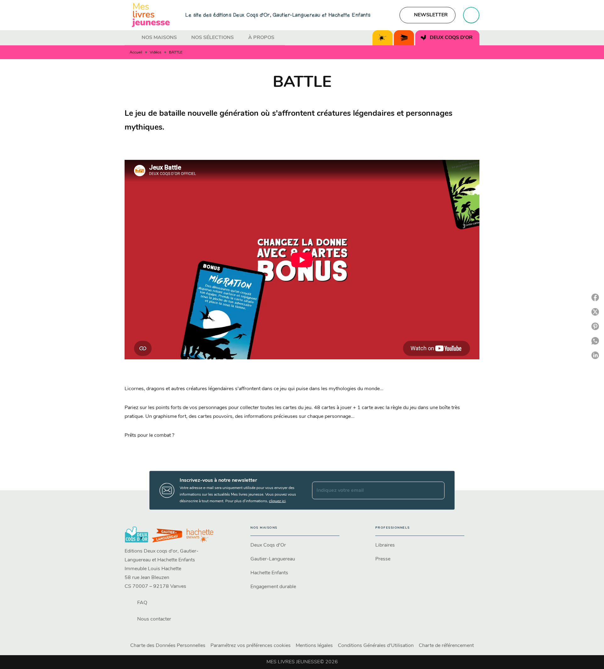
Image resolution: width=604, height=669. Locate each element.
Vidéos (155, 52)
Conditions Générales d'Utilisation (376, 645)
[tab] (131, 37)
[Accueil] (151, 15)
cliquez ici (277, 501)
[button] (428, 15)
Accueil (136, 52)
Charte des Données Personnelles (167, 645)
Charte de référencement (446, 645)
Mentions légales (314, 645)
